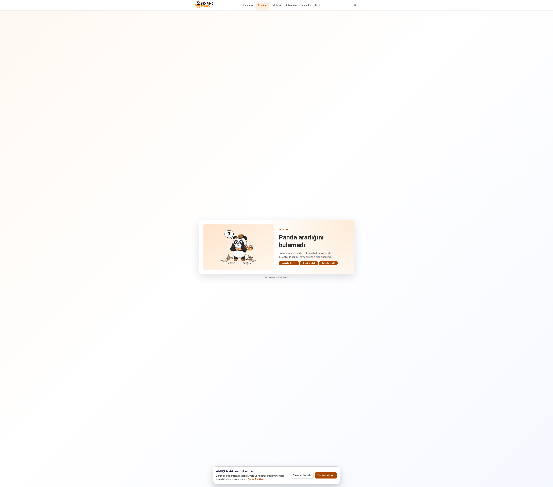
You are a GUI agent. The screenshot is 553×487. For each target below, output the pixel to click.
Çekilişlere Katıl (328, 263)
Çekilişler (276, 5)
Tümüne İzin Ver (326, 475)
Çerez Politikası (256, 479)
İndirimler (248, 5)
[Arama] (355, 5)
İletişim (319, 5)
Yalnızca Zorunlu (302, 475)
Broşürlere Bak (309, 263)
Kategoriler (291, 5)
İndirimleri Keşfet (289, 263)
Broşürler (262, 5)
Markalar (306, 5)
